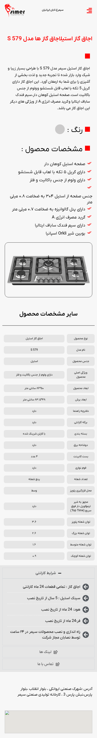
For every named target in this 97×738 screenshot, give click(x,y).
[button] (9, 270)
